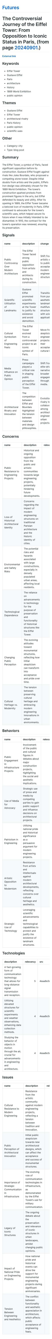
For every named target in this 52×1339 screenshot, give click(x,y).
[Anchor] (20, 63)
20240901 (26, 47)
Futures (10, 7)
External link (9, 56)
